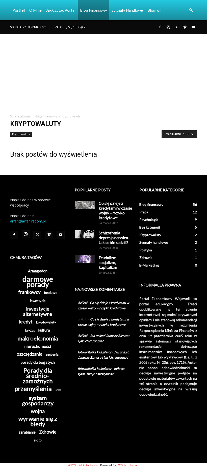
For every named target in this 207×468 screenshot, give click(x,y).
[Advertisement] (103, 71)
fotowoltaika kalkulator (94, 352)
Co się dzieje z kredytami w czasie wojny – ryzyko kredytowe (115, 210)
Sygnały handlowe (127, 10)
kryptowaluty (46, 322)
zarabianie (27, 432)
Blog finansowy (93, 10)
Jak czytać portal (60, 10)
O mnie (35, 10)
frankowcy (29, 292)
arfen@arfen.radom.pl (28, 221)
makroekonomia (37, 338)
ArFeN (82, 303)
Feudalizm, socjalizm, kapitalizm (108, 262)
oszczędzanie (29, 354)
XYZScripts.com (128, 465)
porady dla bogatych (38, 362)
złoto (38, 440)
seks (58, 390)
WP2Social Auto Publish (83, 465)
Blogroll (154, 10)
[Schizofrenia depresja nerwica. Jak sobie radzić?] (85, 234)
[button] (191, 10)
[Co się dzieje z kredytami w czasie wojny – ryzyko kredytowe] (85, 205)
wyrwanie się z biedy (37, 421)
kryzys (30, 330)
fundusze (50, 293)
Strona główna (20, 116)
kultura (44, 330)
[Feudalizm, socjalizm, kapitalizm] (85, 259)
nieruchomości (37, 346)
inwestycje (37, 301)
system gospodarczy (38, 400)
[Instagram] (168, 27)
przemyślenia (33, 388)
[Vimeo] (185, 27)
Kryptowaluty (21, 134)
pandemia (52, 354)
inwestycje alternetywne (37, 311)
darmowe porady (37, 281)
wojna (38, 411)
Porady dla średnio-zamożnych (38, 375)
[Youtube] (193, 27)
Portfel (18, 10)
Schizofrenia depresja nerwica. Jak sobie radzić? (114, 237)
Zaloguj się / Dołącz (70, 27)
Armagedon (37, 271)
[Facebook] (160, 27)
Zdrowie (48, 432)
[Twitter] (176, 27)
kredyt (26, 321)
